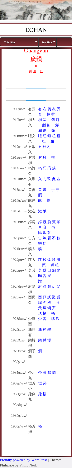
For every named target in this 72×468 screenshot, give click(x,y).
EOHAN (36, 29)
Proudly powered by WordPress (23, 460)
